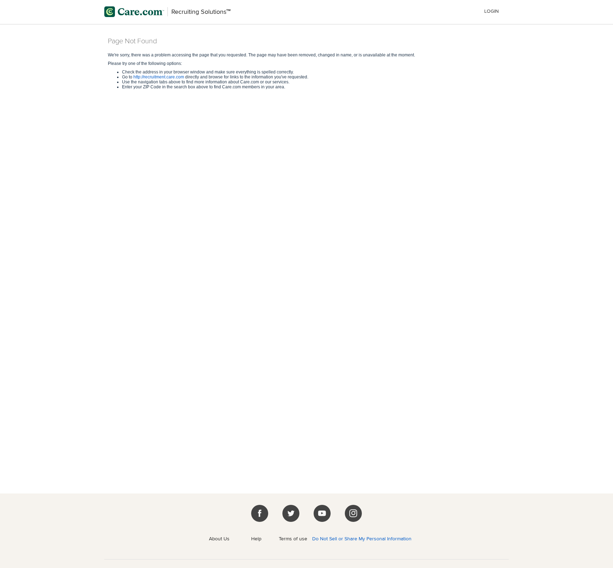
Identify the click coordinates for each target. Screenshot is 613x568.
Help (256, 538)
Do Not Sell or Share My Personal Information (362, 538)
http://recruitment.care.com (158, 77)
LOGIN (491, 11)
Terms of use (293, 538)
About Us (219, 538)
